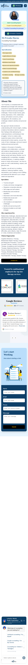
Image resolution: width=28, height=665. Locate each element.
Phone (5, 405)
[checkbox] (23, 635)
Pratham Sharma (14, 313)
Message (6, 413)
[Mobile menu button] (25, 5)
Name (5, 388)
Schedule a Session (15, 33)
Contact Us (14, 260)
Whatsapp (18, 5)
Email (5, 397)
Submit (14, 427)
